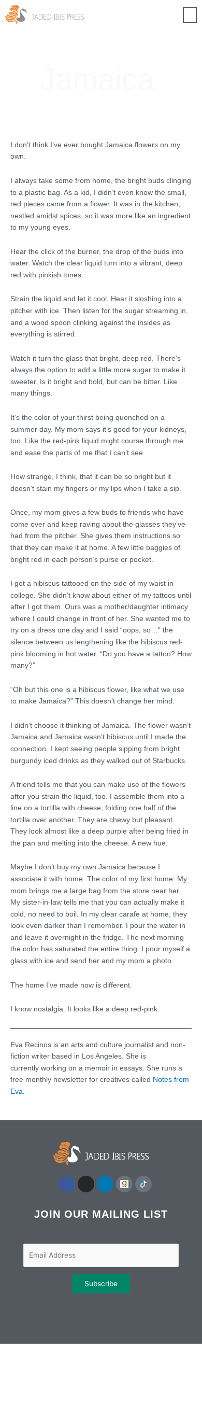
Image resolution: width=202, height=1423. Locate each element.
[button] (190, 15)
